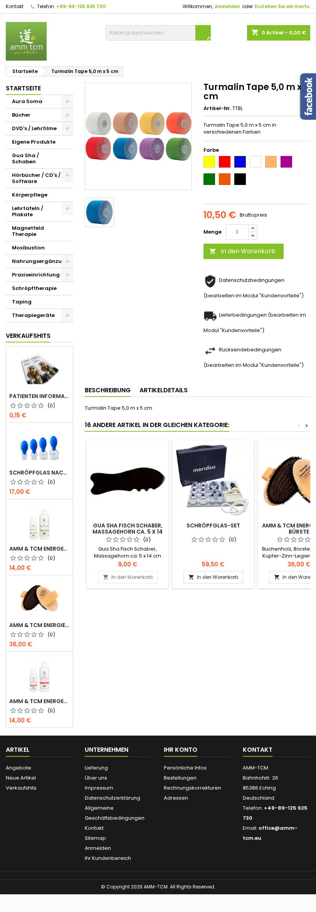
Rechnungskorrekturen (192, 788)
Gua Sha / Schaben (25, 158)
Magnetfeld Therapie (28, 231)
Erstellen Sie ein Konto (282, 6)
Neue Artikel (21, 777)
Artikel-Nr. (217, 108)
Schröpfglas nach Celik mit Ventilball (39, 473)
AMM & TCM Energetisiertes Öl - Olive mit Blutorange (39, 701)
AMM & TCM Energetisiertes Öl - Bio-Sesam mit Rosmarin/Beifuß (39, 549)
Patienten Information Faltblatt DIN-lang (39, 396)
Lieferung (96, 767)
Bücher (21, 115)
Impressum (99, 788)
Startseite (23, 88)
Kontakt (15, 6)
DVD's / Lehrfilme (34, 128)
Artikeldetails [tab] (164, 390)
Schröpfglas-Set (213, 525)
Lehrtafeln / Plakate (27, 211)
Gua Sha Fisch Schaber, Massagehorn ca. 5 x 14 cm (127, 532)
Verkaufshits (28, 335)
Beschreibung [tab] (108, 390)
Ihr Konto (180, 749)
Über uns (96, 777)
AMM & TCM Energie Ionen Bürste (39, 625)
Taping (22, 301)
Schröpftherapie (34, 288)
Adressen (176, 798)
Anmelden (227, 6)
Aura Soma (27, 101)
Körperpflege (29, 194)
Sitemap (95, 838)
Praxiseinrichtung (36, 274)
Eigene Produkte (33, 142)
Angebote (18, 767)
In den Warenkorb (242, 251)
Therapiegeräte (33, 315)
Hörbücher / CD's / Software (36, 178)
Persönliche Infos (185, 767)
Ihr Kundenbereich (108, 858)
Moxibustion (28, 247)
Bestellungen (180, 777)
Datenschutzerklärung (112, 798)
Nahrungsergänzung (40, 261)
